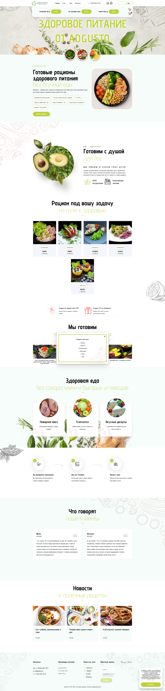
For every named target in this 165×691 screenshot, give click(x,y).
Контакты (77, 3)
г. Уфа (82, 356)
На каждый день (44, 247)
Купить (56, 11)
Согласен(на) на (109, 674)
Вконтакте (89, 668)
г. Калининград (82, 348)
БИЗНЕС (44, 251)
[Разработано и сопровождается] (126, 662)
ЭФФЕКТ (70, 251)
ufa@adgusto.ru (38, 671)
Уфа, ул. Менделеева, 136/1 (40, 668)
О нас (63, 3)
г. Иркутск (82, 345)
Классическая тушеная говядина (116, 629)
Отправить (106, 680)
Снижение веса (70, 247)
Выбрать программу (41, 114)
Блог (71, 3)
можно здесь (150, 680)
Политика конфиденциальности (94, 687)
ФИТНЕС (82, 289)
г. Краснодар (82, 351)
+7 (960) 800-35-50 (95, 3)
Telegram (88, 671)
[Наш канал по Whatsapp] (107, 3)
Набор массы (82, 285)
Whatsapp (89, 677)
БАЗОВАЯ (95, 251)
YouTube (88, 674)
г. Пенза (82, 354)
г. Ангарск (82, 343)
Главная (57, 3)
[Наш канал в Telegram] (111, 3)
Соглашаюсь (151, 684)
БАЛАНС (120, 251)
